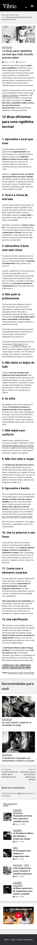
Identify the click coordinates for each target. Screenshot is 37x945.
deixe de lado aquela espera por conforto (18, 445)
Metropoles (12, 673)
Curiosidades (17, 810)
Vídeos (15, 847)
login (19, 793)
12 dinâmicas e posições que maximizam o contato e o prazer (18, 759)
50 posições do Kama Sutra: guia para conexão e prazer (22, 818)
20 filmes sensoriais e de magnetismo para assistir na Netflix (23, 891)
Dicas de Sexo (7, 47)
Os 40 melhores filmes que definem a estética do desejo (23, 836)
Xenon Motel (29, 673)
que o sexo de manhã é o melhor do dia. (17, 516)
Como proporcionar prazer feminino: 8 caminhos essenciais (22, 871)
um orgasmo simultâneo (17, 94)
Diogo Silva (21, 62)
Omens (21, 673)
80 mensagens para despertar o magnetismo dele (22, 853)
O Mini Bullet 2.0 (18, 344)
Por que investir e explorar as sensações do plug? (16, 723)
